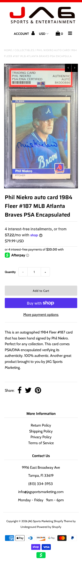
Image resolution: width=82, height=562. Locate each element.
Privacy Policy (41, 437)
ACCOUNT (22, 34)
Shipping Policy (41, 431)
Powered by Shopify (49, 527)
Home (8, 50)
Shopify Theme (63, 521)
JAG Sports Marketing (40, 521)
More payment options (41, 314)
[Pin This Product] (38, 391)
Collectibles (24, 50)
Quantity (10, 272)
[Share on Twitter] (28, 391)
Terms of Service (41, 443)
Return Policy (41, 425)
